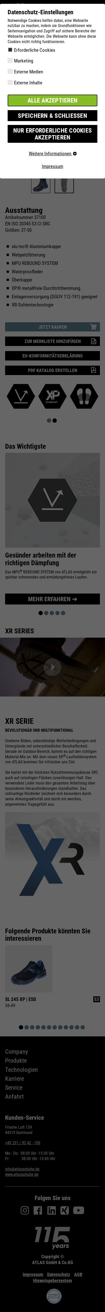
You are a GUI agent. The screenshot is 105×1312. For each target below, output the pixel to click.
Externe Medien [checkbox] (28, 72)
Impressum (52, 166)
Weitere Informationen (50, 154)
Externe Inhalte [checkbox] (28, 83)
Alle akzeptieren (52, 100)
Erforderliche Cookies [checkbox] (34, 50)
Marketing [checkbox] (23, 61)
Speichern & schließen (52, 115)
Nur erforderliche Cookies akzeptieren (52, 134)
